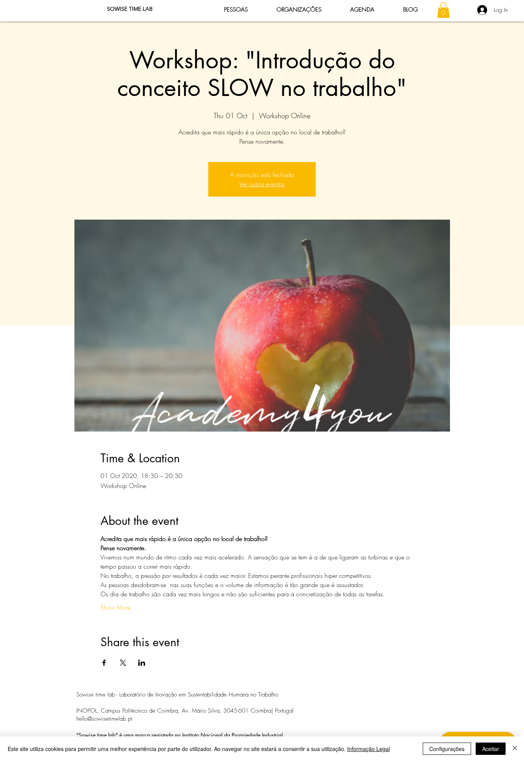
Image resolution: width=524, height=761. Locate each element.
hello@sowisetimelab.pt (104, 719)
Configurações (447, 749)
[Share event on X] (123, 663)
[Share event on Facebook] (104, 663)
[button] (443, 10)
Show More (115, 607)
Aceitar (490, 749)
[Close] (514, 749)
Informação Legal (368, 749)
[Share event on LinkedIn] (141, 663)
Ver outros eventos (262, 184)
